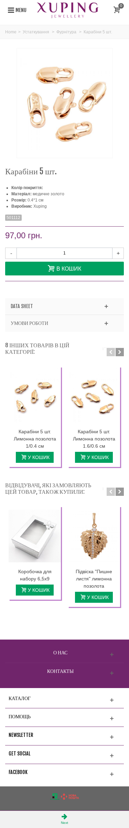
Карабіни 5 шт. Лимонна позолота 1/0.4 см (35, 439)
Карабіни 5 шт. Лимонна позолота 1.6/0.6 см (94, 439)
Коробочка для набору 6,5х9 (35, 575)
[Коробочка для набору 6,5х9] (35, 536)
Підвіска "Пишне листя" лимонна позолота (94, 579)
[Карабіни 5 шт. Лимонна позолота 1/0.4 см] (35, 396)
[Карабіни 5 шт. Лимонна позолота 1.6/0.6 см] (94, 396)
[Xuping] (68, 10)
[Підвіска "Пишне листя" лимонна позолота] (94, 536)
